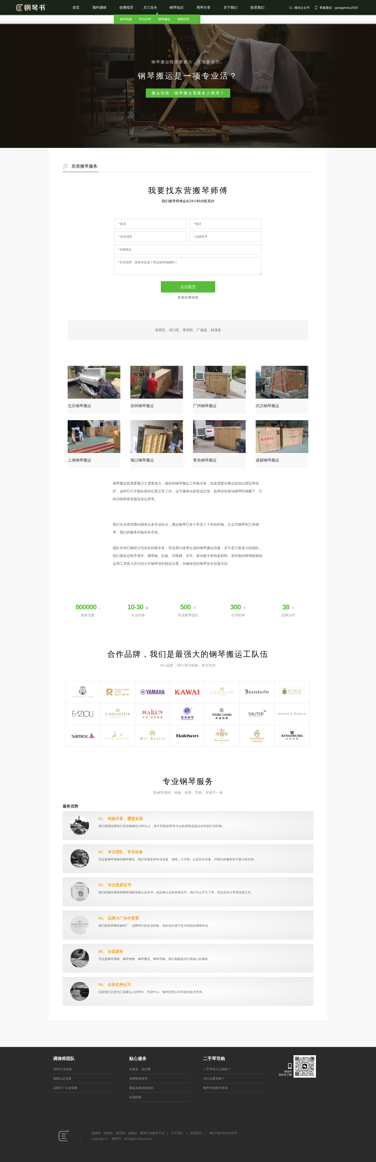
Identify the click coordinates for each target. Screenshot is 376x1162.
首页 (75, 7)
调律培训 (183, 19)
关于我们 (230, 7)
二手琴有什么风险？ (217, 1069)
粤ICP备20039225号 (223, 1133)
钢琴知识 (176, 7)
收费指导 (126, 7)
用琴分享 (203, 7)
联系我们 (257, 7)
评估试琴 (145, 19)
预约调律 (99, 7)
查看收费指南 (188, 297)
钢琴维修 (126, 19)
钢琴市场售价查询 (215, 1088)
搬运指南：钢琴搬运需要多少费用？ (188, 93)
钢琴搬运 (164, 19)
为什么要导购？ (214, 1078)
